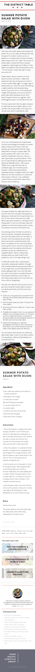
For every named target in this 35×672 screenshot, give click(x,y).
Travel (11, 657)
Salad (20, 533)
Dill (27, 531)
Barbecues (13, 531)
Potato (16, 533)
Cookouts (19, 531)
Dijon (24, 531)
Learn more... (20, 606)
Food (13, 654)
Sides (24, 533)
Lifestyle (10, 659)
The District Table (18, 4)
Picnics (12, 533)
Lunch (7, 533)
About (12, 661)
